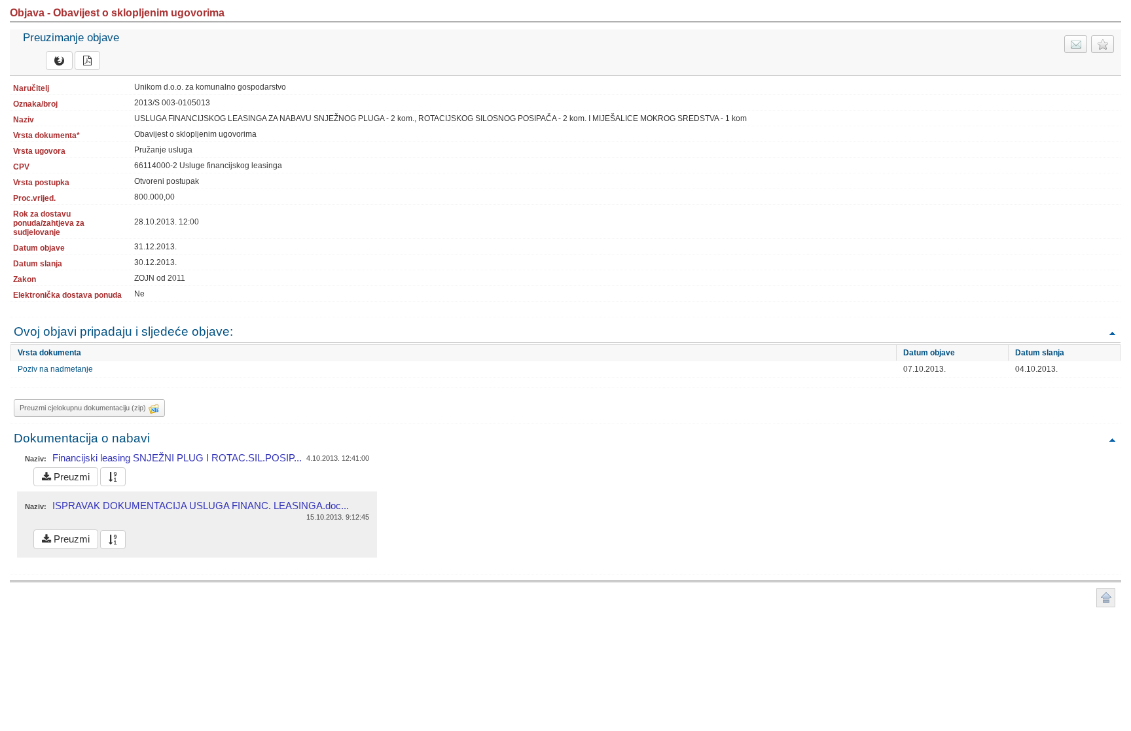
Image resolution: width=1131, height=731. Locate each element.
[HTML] (59, 60)
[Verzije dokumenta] (113, 476)
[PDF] (87, 60)
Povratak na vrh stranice (1105, 597)
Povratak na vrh (1112, 333)
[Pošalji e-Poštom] (1075, 44)
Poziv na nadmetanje (55, 369)
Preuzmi (70, 476)
